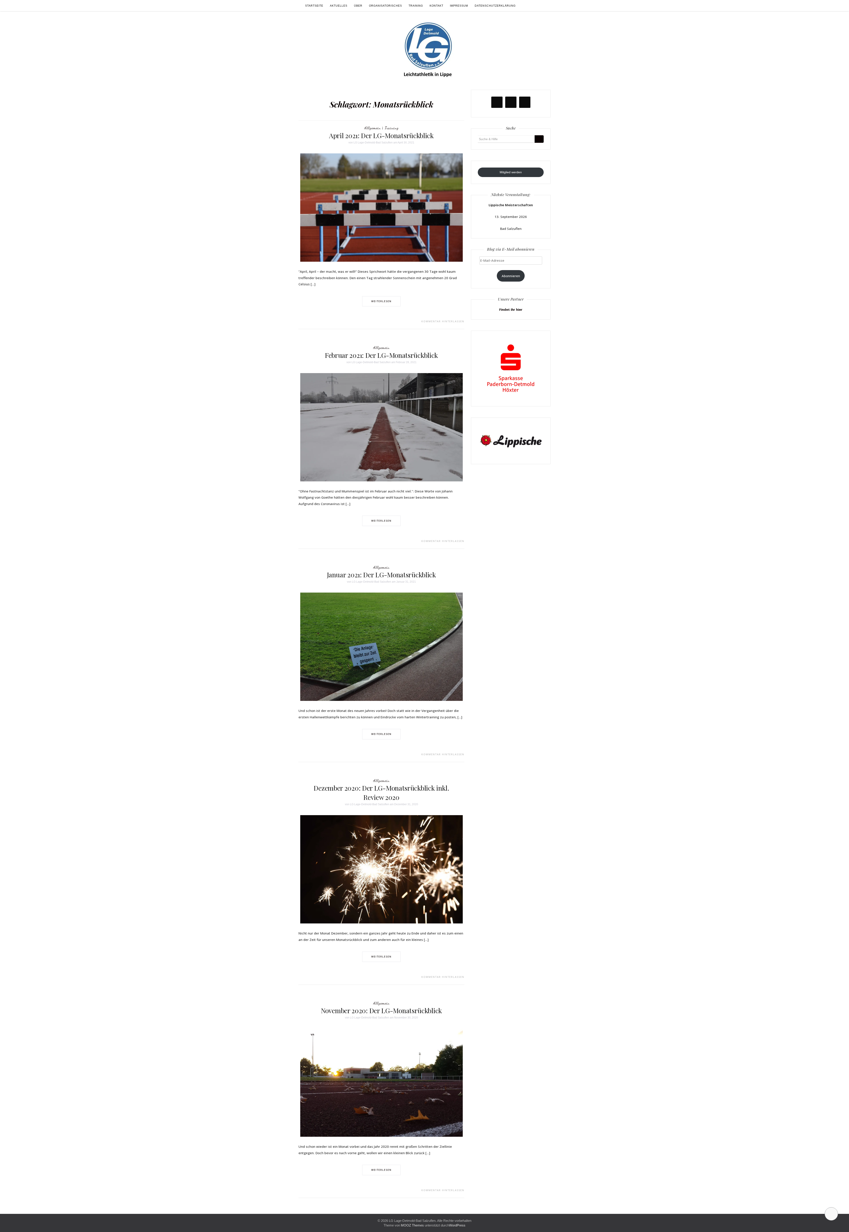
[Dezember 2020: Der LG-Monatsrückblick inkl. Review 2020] (381, 869)
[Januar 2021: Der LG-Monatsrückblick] (381, 646)
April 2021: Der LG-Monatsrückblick (381, 135)
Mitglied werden (511, 172)
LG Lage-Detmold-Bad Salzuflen (373, 142)
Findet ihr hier (510, 309)
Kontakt (436, 5)
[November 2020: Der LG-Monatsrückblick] (381, 1082)
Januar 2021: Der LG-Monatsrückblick (381, 574)
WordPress (457, 1225)
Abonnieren (511, 276)
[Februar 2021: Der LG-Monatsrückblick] (381, 427)
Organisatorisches (385, 5)
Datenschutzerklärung (495, 5)
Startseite (314, 5)
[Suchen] (539, 139)
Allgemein (372, 127)
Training (416, 5)
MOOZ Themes (412, 1225)
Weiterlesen (381, 301)
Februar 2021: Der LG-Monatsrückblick (381, 355)
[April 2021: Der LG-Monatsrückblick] (381, 207)
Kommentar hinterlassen (442, 321)
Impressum (459, 5)
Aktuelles (338, 5)
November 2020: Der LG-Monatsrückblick (381, 1010)
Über (358, 5)
